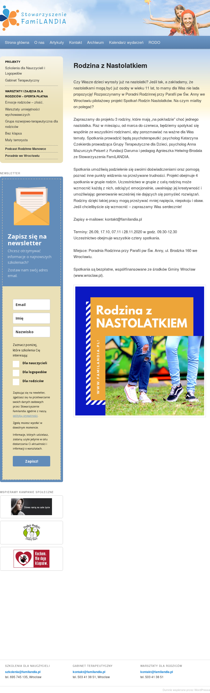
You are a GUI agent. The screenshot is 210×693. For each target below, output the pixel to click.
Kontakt (75, 42)
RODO (154, 42)
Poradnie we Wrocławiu (22, 155)
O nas (39, 42)
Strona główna (17, 42)
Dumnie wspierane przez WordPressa (186, 690)
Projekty (12, 62)
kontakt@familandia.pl (89, 671)
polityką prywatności (25, 415)
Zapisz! (31, 461)
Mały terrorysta (16, 139)
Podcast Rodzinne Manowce (25, 148)
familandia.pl (105, 18)
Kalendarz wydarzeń (126, 42)
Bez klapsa (13, 133)
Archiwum (95, 42)
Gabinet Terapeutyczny (22, 80)
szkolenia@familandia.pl (22, 671)
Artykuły (57, 42)
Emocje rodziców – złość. (24, 102)
